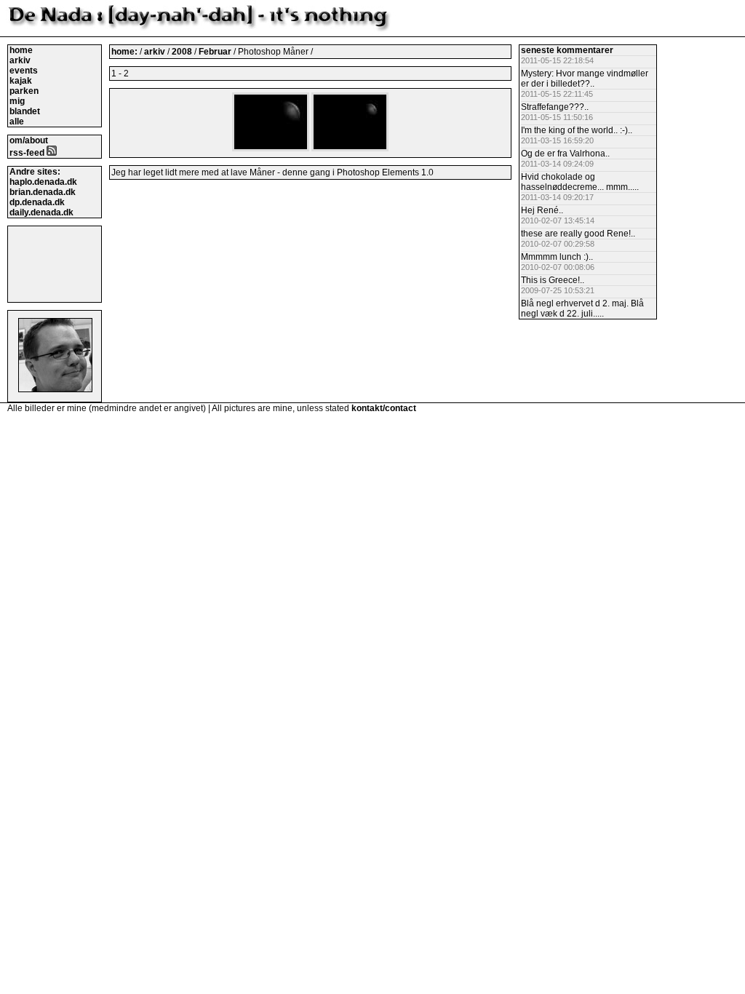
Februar (216, 52)
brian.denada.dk (42, 192)
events (23, 70)
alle (16, 121)
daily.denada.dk (41, 212)
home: (125, 52)
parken (24, 91)
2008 (182, 52)
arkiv (20, 60)
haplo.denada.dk (43, 182)
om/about (28, 140)
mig (17, 101)
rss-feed (28, 153)
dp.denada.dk (37, 202)
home (21, 50)
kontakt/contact (383, 408)
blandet (24, 111)
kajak (20, 81)
